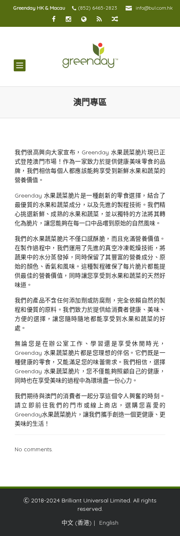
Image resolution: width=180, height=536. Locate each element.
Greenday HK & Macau (39, 8)
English (108, 522)
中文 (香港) (77, 522)
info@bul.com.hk (154, 8)
